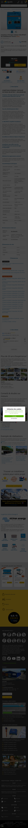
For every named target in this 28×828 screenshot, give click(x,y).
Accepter (14, 416)
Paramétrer (14, 418)
